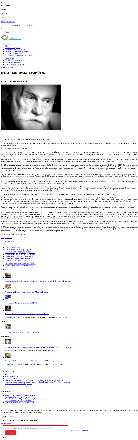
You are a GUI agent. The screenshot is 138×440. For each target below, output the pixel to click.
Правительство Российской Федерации (18, 384)
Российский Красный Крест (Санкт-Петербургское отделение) (26, 399)
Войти (7, 32)
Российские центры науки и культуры (18, 249)
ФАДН (7, 375)
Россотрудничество (11, 376)
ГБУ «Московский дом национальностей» (19, 401)
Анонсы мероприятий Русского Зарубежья (19, 265)
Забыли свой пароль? (8, 22)
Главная (7, 44)
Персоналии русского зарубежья (16, 260)
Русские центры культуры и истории (17, 258)
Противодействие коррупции (15, 57)
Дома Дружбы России (12, 247)
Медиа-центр (9, 59)
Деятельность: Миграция (13, 53)
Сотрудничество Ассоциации (15, 49)
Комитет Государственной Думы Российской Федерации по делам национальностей (34, 380)
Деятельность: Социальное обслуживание (19, 55)
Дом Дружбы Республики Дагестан (17, 397)
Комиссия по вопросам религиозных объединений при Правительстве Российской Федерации (37, 382)
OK (11, 433)
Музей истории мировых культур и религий (20, 395)
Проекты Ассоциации (12, 48)
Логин (3, 10)
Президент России (11, 378)
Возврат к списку (7, 238)
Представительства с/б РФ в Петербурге (19, 256)
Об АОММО (9, 46)
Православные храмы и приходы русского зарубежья (23, 262)
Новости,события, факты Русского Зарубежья (20, 264)
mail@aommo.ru (29, 25)
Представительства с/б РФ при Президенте (20, 254)
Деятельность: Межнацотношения (16, 51)
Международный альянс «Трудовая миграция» (21, 402)
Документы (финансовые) (14, 60)
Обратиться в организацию (14, 64)
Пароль (4, 13)
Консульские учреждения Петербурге (18, 251)
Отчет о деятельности (12, 62)
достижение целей (7, 68)
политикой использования (36, 428)
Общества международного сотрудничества (20, 253)
